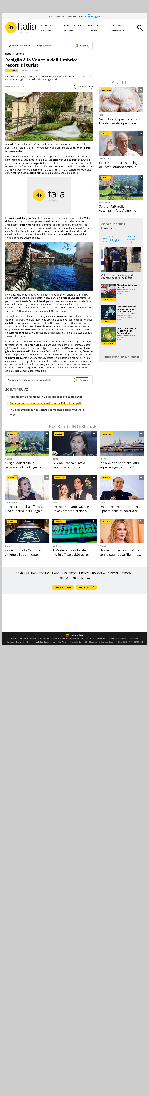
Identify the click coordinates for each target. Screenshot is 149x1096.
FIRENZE (84, 573)
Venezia (35, 307)
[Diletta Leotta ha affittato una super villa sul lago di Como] (27, 487)
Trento (102, 114)
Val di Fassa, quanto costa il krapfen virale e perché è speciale (119, 123)
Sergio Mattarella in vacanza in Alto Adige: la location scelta (117, 210)
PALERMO (70, 573)
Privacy (28, 642)
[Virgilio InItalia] (21, 28)
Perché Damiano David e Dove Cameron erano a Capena (70, 510)
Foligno (35, 70)
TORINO (44, 573)
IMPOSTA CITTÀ (86, 587)
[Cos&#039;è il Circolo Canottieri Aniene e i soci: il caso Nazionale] (27, 531)
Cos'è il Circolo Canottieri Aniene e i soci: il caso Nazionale (23, 554)
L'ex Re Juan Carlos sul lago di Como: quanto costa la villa (119, 166)
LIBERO (14, 638)
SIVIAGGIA (101, 638)
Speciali (68, 30)
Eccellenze (47, 25)
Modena (56, 546)
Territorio (116, 25)
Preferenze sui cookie (52, 642)
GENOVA (113, 573)
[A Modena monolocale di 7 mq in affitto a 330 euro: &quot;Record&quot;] (74, 531)
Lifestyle (46, 30)
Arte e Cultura (72, 25)
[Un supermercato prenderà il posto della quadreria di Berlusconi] (122, 487)
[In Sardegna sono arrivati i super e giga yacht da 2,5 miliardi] (122, 443)
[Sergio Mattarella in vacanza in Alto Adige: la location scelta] (121, 187)
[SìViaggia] (94, 16)
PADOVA (84, 578)
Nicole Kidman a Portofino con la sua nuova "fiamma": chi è (120, 554)
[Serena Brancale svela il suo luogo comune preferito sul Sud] (74, 443)
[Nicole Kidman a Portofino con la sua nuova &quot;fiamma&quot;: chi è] (122, 531)
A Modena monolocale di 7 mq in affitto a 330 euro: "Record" (72, 554)
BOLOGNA (98, 573)
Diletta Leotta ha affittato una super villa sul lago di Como (24, 510)
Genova (103, 546)
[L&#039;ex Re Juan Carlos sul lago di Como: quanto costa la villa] (121, 143)
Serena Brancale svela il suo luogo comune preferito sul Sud (70, 467)
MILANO (31, 573)
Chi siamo (10, 642)
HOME (8, 54)
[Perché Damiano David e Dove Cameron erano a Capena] (74, 487)
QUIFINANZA (112, 638)
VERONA (126, 573)
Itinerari (92, 30)
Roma (55, 458)
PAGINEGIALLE (33, 638)
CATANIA (63, 578)
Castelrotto (104, 202)
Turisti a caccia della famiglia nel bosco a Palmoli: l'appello (46, 403)
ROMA (19, 573)
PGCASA (61, 638)
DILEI (94, 638)
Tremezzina (105, 158)
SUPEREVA (133, 638)
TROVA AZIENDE (63, 587)
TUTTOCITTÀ (85, 638)
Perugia (25, 70)
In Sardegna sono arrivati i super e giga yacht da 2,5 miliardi (119, 467)
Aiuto (64, 642)
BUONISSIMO (123, 638)
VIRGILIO (22, 638)
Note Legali (20, 642)
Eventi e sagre (118, 30)
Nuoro (103, 458)
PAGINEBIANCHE (72, 638)
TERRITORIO (18, 54)
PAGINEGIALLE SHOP (48, 638)
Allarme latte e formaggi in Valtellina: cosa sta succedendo (46, 396)
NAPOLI (56, 573)
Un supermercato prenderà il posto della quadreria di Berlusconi (120, 510)
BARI (74, 578)
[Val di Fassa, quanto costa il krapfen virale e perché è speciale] (121, 99)
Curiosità (92, 25)
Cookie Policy (37, 642)
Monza (103, 502)
